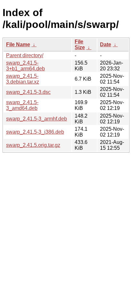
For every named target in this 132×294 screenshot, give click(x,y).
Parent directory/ (24, 55)
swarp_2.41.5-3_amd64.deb (22, 105)
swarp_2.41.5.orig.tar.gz (33, 145)
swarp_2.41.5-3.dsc (28, 92)
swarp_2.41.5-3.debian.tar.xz (22, 79)
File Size (80, 44)
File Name (18, 44)
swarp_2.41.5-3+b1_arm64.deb (25, 65)
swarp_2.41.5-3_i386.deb (35, 132)
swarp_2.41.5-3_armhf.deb (36, 118)
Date (105, 44)
